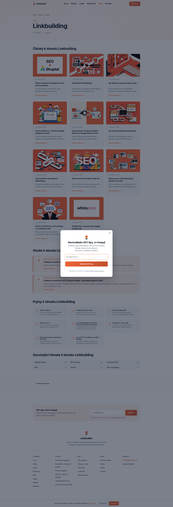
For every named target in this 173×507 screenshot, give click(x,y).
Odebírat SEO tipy (86, 264)
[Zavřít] (109, 233)
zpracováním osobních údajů (94, 271)
